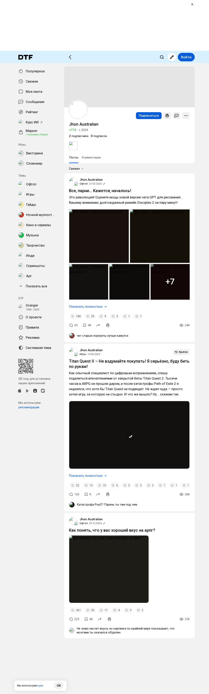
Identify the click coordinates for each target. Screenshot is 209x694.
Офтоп (84, 183)
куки (40, 685)
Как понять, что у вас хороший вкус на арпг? (112, 530)
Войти (186, 57)
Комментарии (91, 157)
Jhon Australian (91, 180)
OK (59, 685)
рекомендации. (29, 407)
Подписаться (149, 115)
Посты (73, 157)
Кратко (183, 351)
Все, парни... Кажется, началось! (100, 190)
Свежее (74, 168)
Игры (83, 354)
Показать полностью (86, 306)
